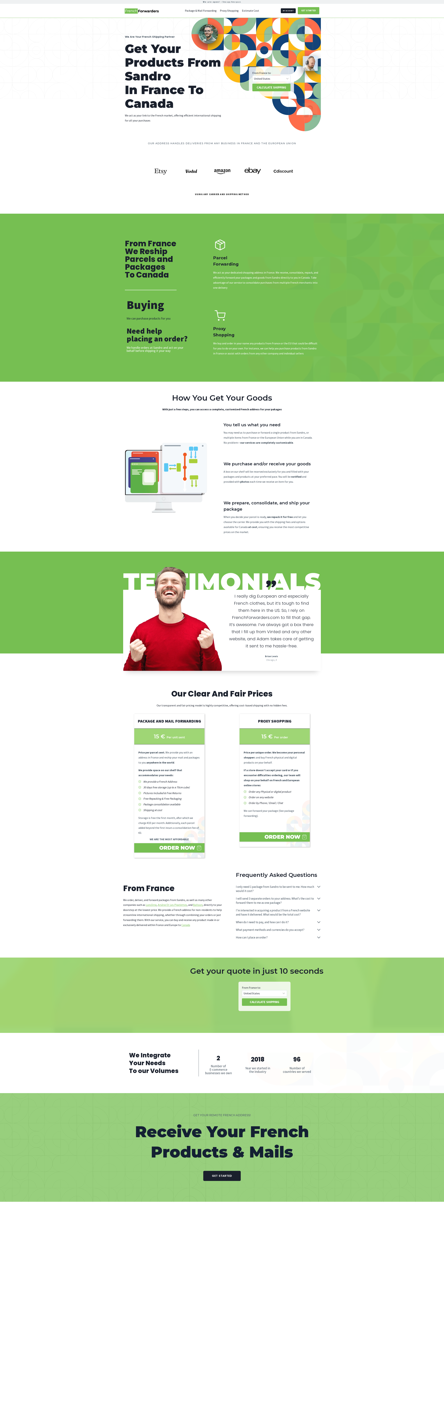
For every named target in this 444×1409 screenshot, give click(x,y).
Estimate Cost (250, 10)
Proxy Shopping (229, 10)
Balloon (198, 905)
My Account (288, 11)
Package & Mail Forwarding (201, 10)
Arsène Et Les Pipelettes (172, 905)
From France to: (261, 73)
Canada (185, 925)
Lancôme (151, 905)
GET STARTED (308, 10)
